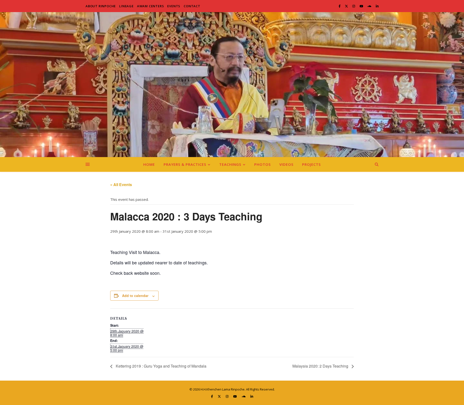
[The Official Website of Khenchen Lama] (232, 84)
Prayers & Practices (185, 164)
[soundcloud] (369, 6)
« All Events (121, 184)
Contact (192, 6)
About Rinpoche (101, 6)
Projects (311, 164)
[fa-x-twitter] (347, 6)
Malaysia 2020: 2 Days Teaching (320, 366)
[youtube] (362, 6)
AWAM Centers (150, 6)
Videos (286, 164)
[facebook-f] (340, 6)
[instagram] (354, 6)
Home (149, 164)
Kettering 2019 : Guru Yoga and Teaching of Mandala (160, 366)
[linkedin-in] (377, 6)
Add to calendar (135, 295)
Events (173, 6)
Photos (262, 164)
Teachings (230, 164)
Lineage (126, 6)
